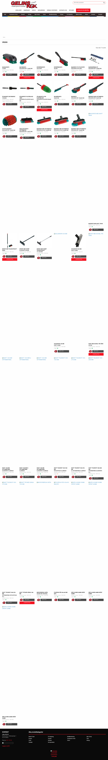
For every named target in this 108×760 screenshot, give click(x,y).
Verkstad (50, 740)
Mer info (9, 74)
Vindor (30, 740)
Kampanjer (27, 10)
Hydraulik (30, 742)
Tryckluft (49, 738)
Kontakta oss (63, 10)
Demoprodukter (51, 742)
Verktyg (88, 740)
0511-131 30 (9, 740)
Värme (68, 740)
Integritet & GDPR (6, 746)
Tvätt (88, 738)
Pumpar (30, 738)
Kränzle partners (52, 10)
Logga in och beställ (83, 10)
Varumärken (41, 10)
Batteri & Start (32, 736)
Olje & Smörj (89, 736)
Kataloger (19, 10)
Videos (34, 10)
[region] (54, 25)
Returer (71, 10)
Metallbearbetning (70, 736)
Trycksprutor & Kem (71, 738)
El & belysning (51, 736)
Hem (4, 37)
